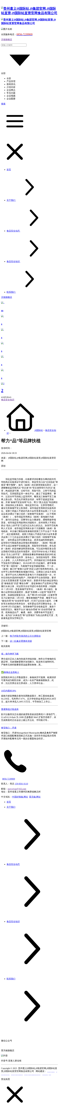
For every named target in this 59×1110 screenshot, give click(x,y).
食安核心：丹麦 (8, 728)
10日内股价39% (8, 691)
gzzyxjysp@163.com (17, 789)
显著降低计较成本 (10, 709)
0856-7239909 (8, 779)
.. (2, 309)
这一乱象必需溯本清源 (21, 641)
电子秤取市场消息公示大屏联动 (25, 636)
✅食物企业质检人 (10, 672)
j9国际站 (39, 430)
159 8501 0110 (21, 784)
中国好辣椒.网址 (20, 797)
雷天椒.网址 (35, 797)
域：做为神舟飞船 (10, 654)
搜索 (3, 104)
